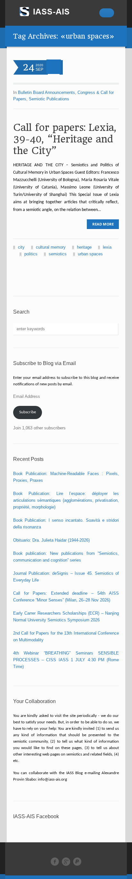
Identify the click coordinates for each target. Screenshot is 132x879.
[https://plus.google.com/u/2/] (66, 861)
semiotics (58, 254)
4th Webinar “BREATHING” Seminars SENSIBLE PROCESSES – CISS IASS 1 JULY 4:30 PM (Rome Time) (66, 660)
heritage (84, 247)
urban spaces (90, 254)
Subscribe (27, 412)
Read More (103, 224)
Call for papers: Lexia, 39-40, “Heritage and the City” (64, 139)
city (21, 247)
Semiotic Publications (49, 98)
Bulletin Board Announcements (46, 92)
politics (30, 254)
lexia (107, 247)
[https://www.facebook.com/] (55, 861)
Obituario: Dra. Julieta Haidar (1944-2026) (51, 540)
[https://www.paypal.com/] (77, 861)
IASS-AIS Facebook (36, 816)
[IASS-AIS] (50, 11)
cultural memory (51, 247)
